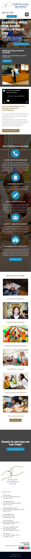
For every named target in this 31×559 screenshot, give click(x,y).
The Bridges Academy (15, 369)
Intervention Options (15, 322)
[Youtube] (25, 548)
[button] (27, 14)
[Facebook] (20, 548)
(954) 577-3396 (7, 12)
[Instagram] (22, 548)
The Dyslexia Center (15, 416)
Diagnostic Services (15, 299)
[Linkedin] (28, 548)
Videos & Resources (24, 545)
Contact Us (15, 545)
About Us (8, 545)
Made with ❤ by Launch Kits (15, 556)
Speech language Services (15, 393)
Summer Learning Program (15, 346)
